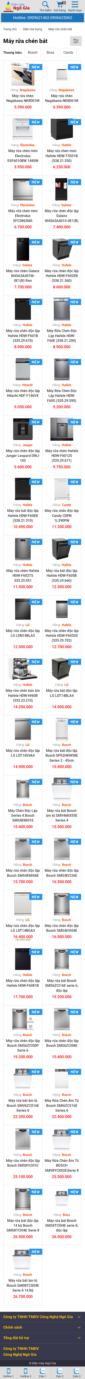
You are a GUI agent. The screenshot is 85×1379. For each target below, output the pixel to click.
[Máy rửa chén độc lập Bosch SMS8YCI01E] (23, 1138)
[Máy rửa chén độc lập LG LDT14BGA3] (23, 904)
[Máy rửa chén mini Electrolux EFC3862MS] (23, 189)
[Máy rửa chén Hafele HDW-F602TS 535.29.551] (23, 549)
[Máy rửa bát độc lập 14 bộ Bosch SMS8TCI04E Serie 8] (23, 1198)
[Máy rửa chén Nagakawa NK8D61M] (62, 74)
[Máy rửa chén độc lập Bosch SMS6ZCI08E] (62, 1019)
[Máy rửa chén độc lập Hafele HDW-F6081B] (23, 959)
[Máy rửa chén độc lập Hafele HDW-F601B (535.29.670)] (23, 309)
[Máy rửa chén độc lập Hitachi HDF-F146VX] (23, 369)
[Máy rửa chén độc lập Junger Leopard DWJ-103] (23, 429)
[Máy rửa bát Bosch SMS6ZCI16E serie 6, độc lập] (62, 959)
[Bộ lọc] (76, 41)
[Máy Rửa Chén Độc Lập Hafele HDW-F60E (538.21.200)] (62, 309)
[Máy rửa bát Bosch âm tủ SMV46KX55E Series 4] (62, 788)
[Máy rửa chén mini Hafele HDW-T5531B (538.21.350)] (62, 129)
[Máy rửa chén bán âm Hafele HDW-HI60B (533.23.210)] (23, 668)
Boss (50, 52)
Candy (68, 52)
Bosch (32, 52)
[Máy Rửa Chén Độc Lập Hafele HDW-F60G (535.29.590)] (62, 369)
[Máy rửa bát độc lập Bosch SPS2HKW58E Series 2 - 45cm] (62, 728)
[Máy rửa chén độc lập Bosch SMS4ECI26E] (62, 848)
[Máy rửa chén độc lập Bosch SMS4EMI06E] (23, 848)
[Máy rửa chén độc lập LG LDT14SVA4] (23, 728)
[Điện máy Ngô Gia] (16, 6)
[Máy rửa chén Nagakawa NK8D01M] (23, 74)
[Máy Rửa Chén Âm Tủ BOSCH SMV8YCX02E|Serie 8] (62, 1138)
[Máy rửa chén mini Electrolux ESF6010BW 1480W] (23, 129)
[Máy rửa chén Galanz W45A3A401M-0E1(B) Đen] (23, 249)
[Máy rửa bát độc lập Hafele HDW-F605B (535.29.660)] (62, 549)
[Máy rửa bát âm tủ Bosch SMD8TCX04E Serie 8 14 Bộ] (23, 1258)
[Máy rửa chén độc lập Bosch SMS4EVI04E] (62, 904)
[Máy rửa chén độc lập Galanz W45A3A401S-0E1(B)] (62, 189)
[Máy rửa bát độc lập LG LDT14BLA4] (62, 668)
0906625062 (61, 17)
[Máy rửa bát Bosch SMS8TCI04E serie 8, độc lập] (62, 1198)
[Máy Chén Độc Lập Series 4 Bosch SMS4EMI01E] (23, 788)
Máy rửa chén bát (60, 29)
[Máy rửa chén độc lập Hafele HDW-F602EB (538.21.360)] (62, 249)
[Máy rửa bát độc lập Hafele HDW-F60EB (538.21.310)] (23, 488)
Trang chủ (10, 29)
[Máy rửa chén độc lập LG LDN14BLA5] (23, 609)
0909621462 (38, 17)
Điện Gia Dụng (32, 29)
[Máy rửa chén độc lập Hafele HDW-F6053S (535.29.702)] (62, 609)
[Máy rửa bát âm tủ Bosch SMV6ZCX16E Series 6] (23, 1078)
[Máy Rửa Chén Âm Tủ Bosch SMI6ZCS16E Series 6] (62, 1078)
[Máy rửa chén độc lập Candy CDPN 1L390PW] (62, 488)
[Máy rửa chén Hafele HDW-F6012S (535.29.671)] (62, 429)
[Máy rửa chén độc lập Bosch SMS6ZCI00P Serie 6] (23, 1019)
